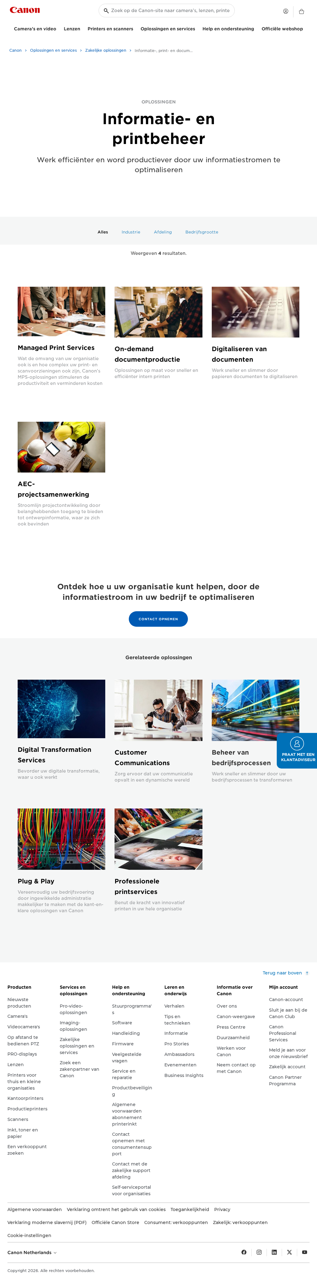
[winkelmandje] (301, 11)
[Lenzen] (82, 28)
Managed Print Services (56, 347)
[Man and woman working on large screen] (158, 312)
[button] (297, 751)
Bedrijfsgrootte (201, 232)
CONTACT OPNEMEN (158, 619)
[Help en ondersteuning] (256, 28)
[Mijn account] (286, 11)
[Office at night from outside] (61, 311)
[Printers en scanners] (135, 28)
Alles (103, 232)
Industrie (131, 232)
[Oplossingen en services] (197, 28)
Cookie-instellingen (29, 1235)
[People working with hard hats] (61, 447)
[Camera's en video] (58, 28)
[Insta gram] (259, 1252)
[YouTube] (305, 1252)
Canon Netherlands (30, 1252)
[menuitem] (103, 232)
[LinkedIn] (274, 1252)
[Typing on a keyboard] (255, 312)
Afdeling (163, 232)
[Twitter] (289, 1252)
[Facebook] (244, 1252)
